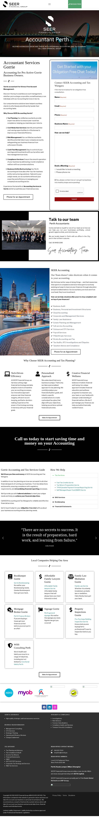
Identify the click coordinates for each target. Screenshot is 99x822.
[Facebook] (44, 707)
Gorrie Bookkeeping (21, 583)
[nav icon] (49, 4)
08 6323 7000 (58, 750)
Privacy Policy (56, 795)
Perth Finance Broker (22, 616)
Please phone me (63, 172)
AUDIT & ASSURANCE (12, 714)
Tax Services (60, 475)
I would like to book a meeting (68, 169)
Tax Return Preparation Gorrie (68, 485)
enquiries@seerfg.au (60, 752)
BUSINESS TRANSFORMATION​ (14, 725)
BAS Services (60, 497)
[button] (74, 475)
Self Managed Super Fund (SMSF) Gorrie (71, 490)
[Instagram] (54, 707)
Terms (65, 795)
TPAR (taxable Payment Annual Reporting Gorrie (74, 488)
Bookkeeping (60, 502)
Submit (74, 199)
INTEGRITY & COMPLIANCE (60, 714)
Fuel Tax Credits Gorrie (65, 483)
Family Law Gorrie (81, 586)
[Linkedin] (49, 707)
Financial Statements (63, 506)
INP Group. (65, 781)
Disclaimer (71, 795)
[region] (49, 33)
